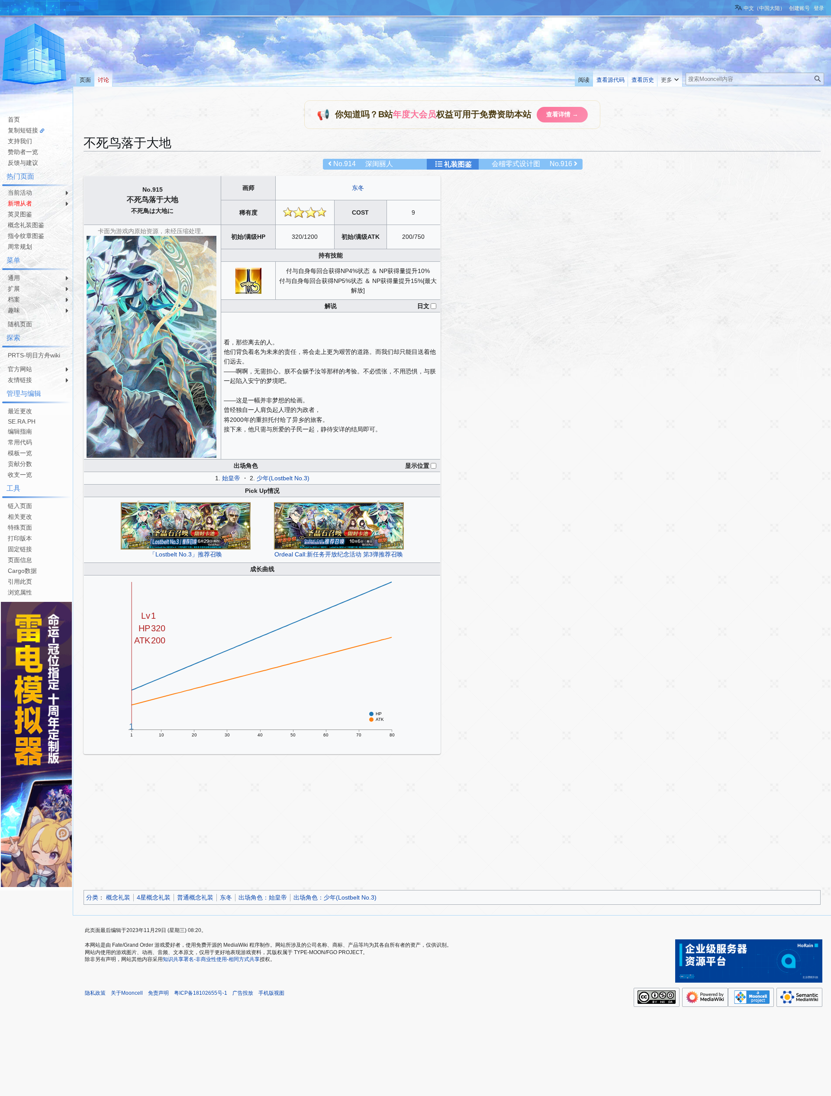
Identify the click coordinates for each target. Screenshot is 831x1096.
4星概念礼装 (154, 897)
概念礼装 (118, 897)
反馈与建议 (23, 162)
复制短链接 (23, 130)
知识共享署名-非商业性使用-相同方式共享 (211, 959)
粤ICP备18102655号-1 (200, 993)
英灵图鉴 (20, 214)
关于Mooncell (127, 993)
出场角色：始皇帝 (262, 897)
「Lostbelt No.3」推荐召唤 (185, 554)
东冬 (358, 187)
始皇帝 (231, 478)
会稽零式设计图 (516, 163)
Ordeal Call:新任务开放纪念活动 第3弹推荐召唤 (338, 554)
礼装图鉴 (458, 164)
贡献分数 (20, 463)
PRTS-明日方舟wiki (34, 355)
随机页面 (20, 324)
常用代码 (20, 442)
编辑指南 (20, 431)
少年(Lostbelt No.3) (283, 478)
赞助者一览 (23, 151)
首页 (14, 119)
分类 (92, 897)
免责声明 (158, 993)
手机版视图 (271, 993)
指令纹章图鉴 (26, 235)
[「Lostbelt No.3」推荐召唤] (186, 524)
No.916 (561, 163)
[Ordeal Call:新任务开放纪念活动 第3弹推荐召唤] (339, 524)
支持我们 (20, 141)
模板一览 (20, 453)
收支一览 (20, 474)
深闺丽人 (379, 163)
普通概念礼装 (195, 897)
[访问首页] (34, 55)
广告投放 (242, 993)
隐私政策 (95, 993)
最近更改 (20, 411)
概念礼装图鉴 (26, 225)
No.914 (344, 163)
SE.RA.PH (21, 421)
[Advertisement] (343, 823)
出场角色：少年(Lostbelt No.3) (335, 897)
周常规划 (20, 246)
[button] (669, 78)
